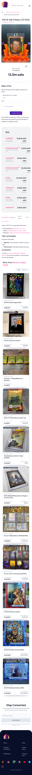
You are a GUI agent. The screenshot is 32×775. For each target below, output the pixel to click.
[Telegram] (29, 762)
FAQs (23, 743)
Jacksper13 (10, 158)
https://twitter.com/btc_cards (17, 231)
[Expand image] (16, 43)
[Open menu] (29, 6)
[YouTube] (24, 762)
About (5, 743)
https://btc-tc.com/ (19, 228)
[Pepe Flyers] (14, 762)
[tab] (5, 218)
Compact (24, 269)
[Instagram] (2, 767)
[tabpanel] (16, 241)
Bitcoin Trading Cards (12, 12)
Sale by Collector (9, 22)
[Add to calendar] (26, 66)
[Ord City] (8, 762)
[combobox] (18, 5)
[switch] (18, 270)
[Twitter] (19, 762)
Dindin (8, 178)
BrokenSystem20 (12, 148)
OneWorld (9, 138)
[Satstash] (2, 762)
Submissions (7, 754)
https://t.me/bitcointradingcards (19, 233)
